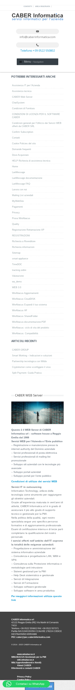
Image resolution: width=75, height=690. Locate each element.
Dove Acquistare (20, 155)
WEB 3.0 (16, 287)
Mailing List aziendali (22, 195)
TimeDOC (17, 264)
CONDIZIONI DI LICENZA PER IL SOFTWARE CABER (36, 116)
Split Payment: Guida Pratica (27, 373)
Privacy (16, 212)
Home (15, 166)
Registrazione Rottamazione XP (28, 229)
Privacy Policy (24, 677)
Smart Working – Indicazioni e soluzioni (32, 355)
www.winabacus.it (26, 654)
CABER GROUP (20, 349)
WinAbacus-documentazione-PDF (29, 322)
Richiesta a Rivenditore (23, 241)
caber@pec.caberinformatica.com (33, 637)
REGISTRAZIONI (21, 235)
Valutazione (18, 276)
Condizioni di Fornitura (23, 108)
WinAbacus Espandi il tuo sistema (29, 304)
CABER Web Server (22, 97)
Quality (15, 224)
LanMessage (18, 172)
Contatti (28, 6)
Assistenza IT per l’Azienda (26, 85)
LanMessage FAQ (21, 183)
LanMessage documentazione (27, 178)
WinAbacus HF (19, 310)
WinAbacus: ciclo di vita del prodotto (30, 327)
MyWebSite (18, 201)
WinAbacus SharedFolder (25, 316)
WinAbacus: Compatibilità (25, 333)
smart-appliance (20, 258)
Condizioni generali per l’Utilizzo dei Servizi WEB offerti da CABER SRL (36, 125)
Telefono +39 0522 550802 (37, 50)
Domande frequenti (21, 149)
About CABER (24, 665)
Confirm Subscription (22, 132)
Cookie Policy (24, 679)
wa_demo (17, 281)
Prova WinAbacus (21, 218)
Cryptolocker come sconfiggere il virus (31, 367)
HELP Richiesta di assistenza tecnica (31, 160)
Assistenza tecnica (21, 91)
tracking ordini (19, 270)
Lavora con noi (19, 189)
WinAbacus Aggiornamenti (25, 293)
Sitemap (16, 253)
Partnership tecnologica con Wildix (29, 361)
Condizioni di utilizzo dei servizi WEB (34, 481)
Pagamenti (17, 206)
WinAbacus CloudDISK (23, 299)
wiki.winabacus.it (25, 660)
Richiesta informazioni (23, 247)
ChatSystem (18, 102)
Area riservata (42, 6)
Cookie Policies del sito (24, 143)
